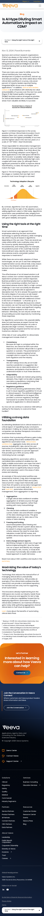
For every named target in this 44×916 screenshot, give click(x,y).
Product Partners (8, 814)
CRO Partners (7, 824)
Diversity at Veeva (8, 849)
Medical (5, 795)
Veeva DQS (36, 487)
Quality (4, 791)
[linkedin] (3, 890)
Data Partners (7, 827)
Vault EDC (9, 489)
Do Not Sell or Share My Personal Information (17, 897)
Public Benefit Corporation (7, 841)
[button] (22, 41)
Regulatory (6, 785)
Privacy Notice (6, 901)
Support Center (12, 761)
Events (25, 817)
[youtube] (7, 890)
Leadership (6, 837)
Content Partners (8, 821)
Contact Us (20, 673)
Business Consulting (30, 782)
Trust (4, 855)
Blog (24, 824)
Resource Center (29, 814)
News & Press (28, 821)
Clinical (4, 782)
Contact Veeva (12, 756)
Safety (4, 788)
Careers (5, 858)
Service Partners (8, 811)
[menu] (26, 1)
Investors (5, 852)
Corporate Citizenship (10, 845)
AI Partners (6, 817)
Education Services (30, 785)
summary (6, 561)
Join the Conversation (15, 708)
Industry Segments (9, 801)
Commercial (6, 798)
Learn (4, 611)
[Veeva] (20, 5)
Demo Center (11, 750)
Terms (4, 905)
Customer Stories (29, 811)
